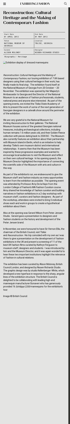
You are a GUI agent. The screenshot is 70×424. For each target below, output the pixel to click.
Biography (10, 56)
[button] (4, 4)
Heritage (22, 56)
